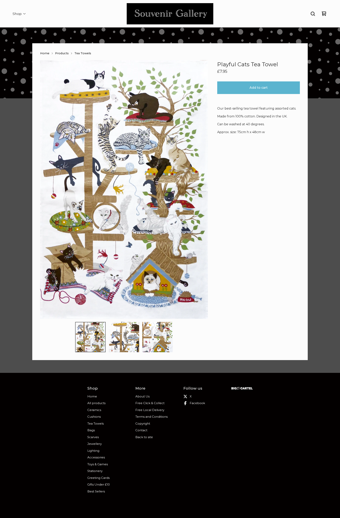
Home (44, 53)
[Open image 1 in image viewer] (124, 189)
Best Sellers (96, 491)
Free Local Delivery (149, 410)
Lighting (93, 451)
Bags (91, 430)
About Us (142, 396)
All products (96, 403)
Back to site (144, 437)
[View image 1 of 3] (90, 337)
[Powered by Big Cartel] (242, 388)
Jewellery (94, 444)
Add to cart (258, 87)
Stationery (95, 471)
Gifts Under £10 (98, 484)
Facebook (197, 403)
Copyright (142, 423)
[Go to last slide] (45, 189)
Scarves (93, 437)
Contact (141, 430)
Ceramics (94, 410)
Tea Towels (82, 53)
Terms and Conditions (151, 416)
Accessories (96, 457)
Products (62, 53)
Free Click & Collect (149, 403)
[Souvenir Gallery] (170, 13)
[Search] (312, 13)
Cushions (94, 416)
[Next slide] (202, 189)
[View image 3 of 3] (157, 337)
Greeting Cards (98, 478)
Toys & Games (97, 464)
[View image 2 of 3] (124, 337)
